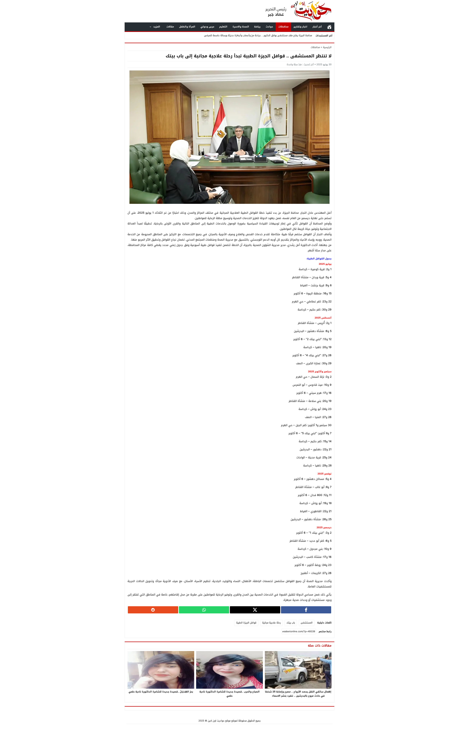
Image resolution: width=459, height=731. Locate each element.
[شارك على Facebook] (306, 610)
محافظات (283, 26)
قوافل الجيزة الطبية (246, 622)
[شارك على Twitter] (255, 610)
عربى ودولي (207, 26)
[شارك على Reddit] (153, 610)
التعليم (223, 26)
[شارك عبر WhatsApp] (204, 610)
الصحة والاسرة (241, 26)
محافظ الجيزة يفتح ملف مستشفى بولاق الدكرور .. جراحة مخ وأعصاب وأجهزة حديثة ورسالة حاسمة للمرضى (258, 35)
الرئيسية (329, 26)
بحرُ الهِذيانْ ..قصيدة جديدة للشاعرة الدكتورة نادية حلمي (161, 691)
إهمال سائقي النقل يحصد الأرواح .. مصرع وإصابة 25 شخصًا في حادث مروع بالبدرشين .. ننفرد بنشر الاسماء (298, 693)
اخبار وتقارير (300, 26)
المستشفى (307, 622)
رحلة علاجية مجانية (271, 622)
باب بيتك (291, 622)
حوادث (269, 26)
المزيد (156, 26)
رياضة (257, 26)
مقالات (170, 26)
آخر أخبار (317, 26)
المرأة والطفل (187, 26)
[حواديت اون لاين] (294, 11)
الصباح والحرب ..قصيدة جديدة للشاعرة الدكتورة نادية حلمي (229, 693)
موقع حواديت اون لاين (219, 720)
